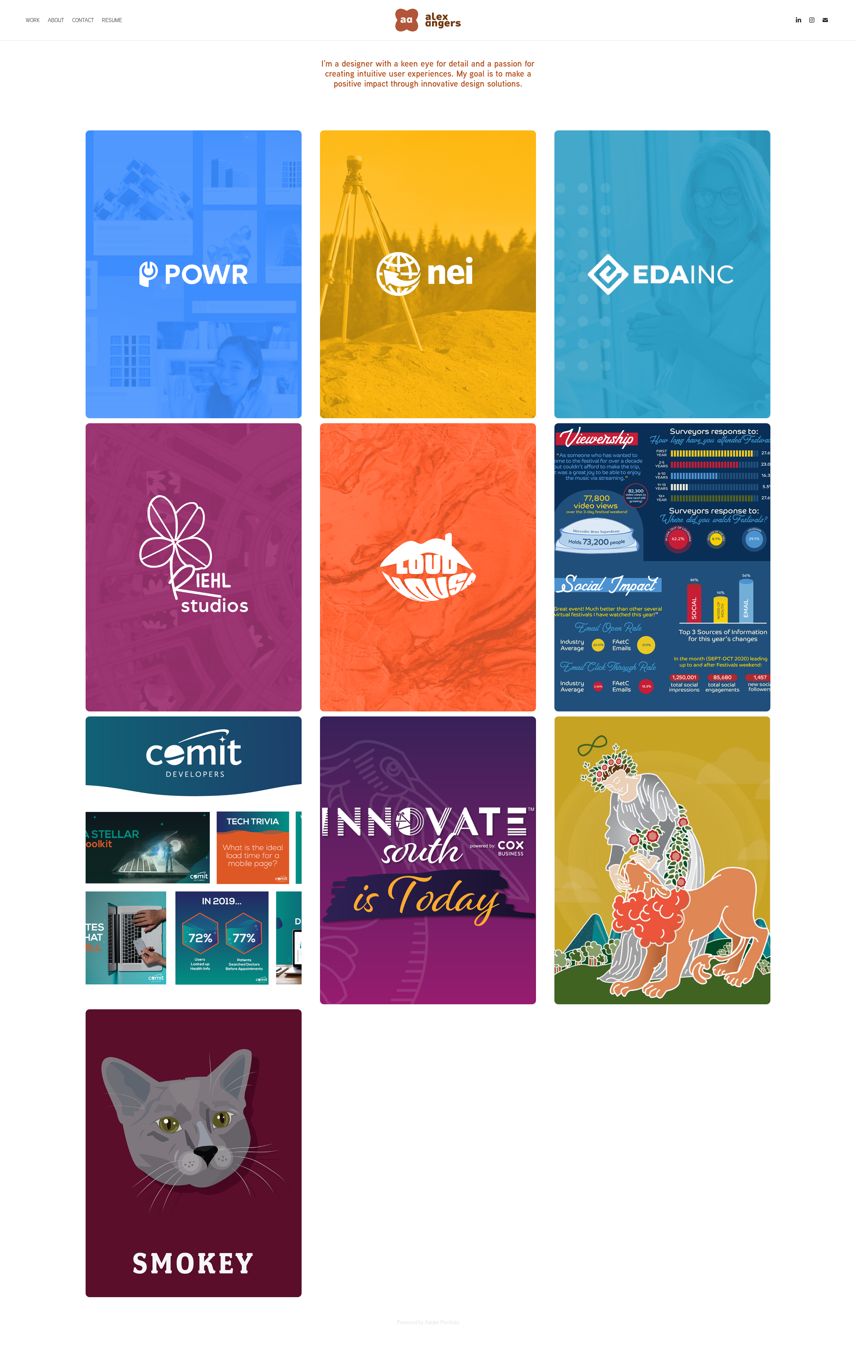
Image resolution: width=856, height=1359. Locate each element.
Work (33, 20)
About (56, 20)
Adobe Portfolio (442, 1322)
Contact (83, 20)
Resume (112, 20)
